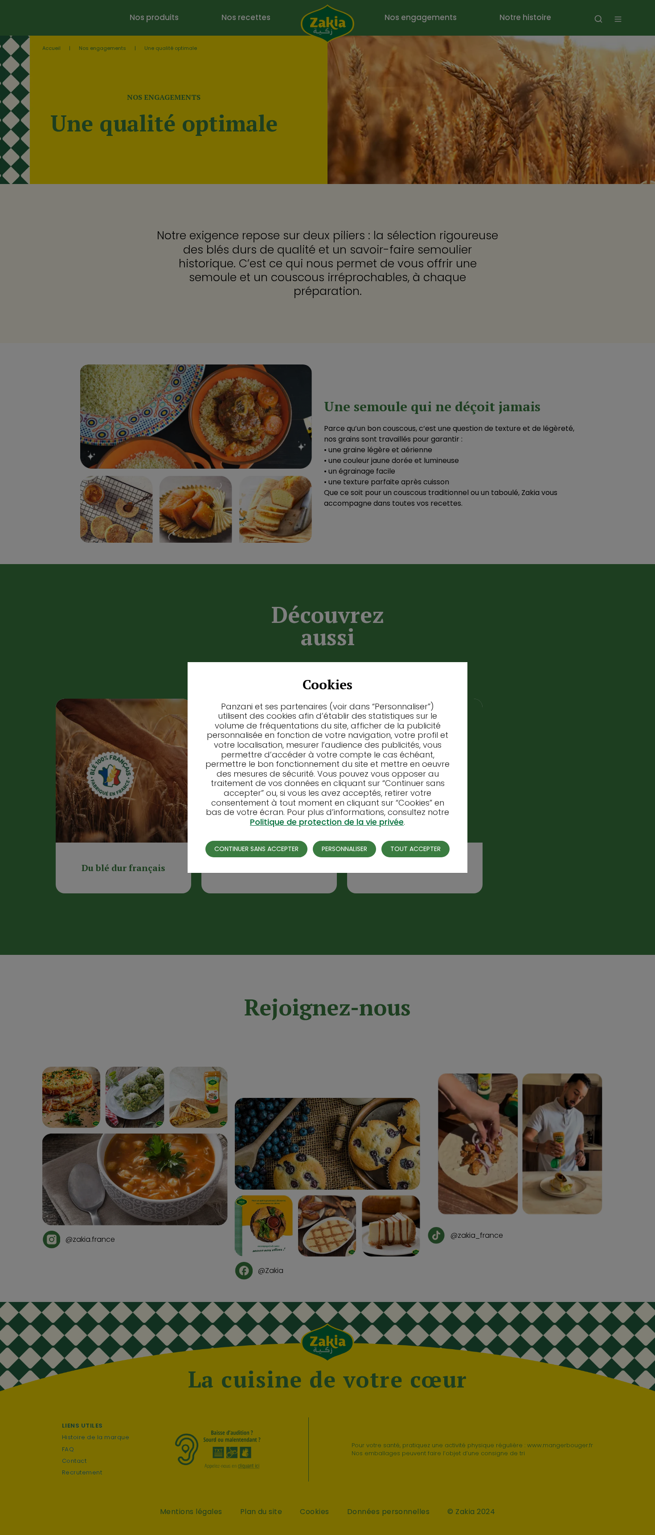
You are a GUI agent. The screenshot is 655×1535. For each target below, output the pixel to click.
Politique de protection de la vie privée (327, 821)
